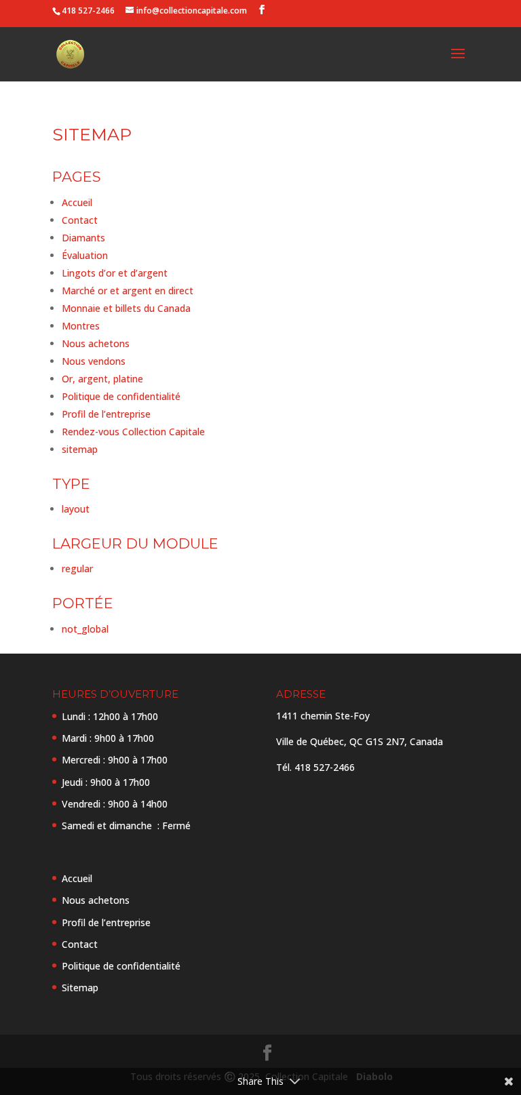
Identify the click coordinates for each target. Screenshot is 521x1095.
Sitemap (80, 987)
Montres (81, 325)
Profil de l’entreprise (106, 413)
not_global (85, 628)
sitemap (80, 449)
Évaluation (85, 255)
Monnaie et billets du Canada (126, 308)
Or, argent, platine (102, 378)
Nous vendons (94, 361)
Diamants (83, 237)
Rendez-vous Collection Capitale (133, 431)
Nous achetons (96, 343)
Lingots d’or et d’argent (115, 272)
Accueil (77, 202)
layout (76, 508)
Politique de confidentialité (121, 396)
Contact (80, 220)
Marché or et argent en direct (127, 290)
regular (77, 568)
